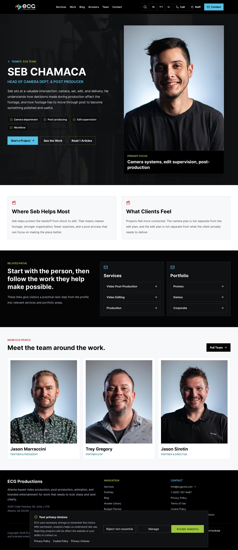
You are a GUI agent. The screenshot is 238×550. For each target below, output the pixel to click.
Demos (178, 297)
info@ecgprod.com (182, 486)
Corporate (180, 308)
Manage (153, 529)
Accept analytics (188, 529)
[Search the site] (145, 6)
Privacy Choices (80, 541)
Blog (82, 6)
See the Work (53, 140)
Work (73, 6)
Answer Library (112, 503)
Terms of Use (178, 503)
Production (114, 308)
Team (105, 6)
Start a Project (20, 140)
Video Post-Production (122, 286)
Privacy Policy (179, 497)
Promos (178, 286)
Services (61, 6)
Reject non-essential (119, 529)
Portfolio (108, 492)
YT (161, 7)
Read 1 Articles (82, 140)
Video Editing (116, 297)
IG (153, 7)
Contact (117, 6)
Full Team (216, 347)
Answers (93, 6)
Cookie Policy (178, 508)
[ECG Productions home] (25, 7)
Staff (198, 6)
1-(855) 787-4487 (181, 492)
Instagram (213, 530)
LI (169, 7)
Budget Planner (113, 508)
